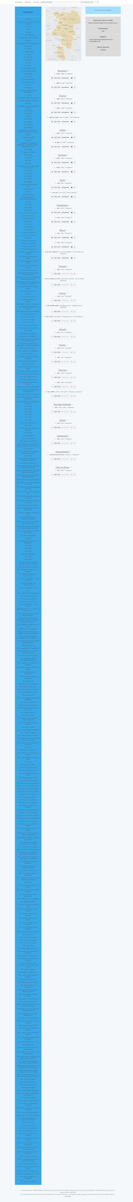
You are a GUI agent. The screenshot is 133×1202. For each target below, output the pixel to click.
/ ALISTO (36, 2)
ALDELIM (18, 2)
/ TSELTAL (27, 2)
